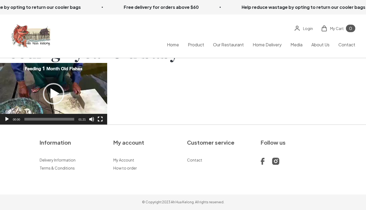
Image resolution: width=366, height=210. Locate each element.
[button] (53, 93)
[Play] (7, 119)
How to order (125, 168)
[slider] (49, 119)
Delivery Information (58, 160)
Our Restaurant (228, 44)
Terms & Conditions (57, 168)
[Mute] (91, 119)
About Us (320, 44)
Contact (346, 44)
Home (173, 44)
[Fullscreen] (100, 119)
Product (196, 44)
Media (296, 44)
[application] (53, 94)
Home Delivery (267, 44)
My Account (123, 160)
